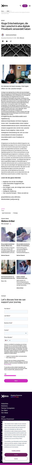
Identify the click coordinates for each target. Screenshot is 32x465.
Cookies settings (16, 450)
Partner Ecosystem (8, 408)
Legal (3, 417)
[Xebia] (4, 6)
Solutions (4, 406)
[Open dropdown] (29, 5)
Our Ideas (4, 413)
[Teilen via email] (6, 41)
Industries (4, 404)
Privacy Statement (7, 419)
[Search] (20, 6)
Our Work (4, 410)
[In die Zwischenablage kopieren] (10, 41)
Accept (16, 454)
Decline (16, 458)
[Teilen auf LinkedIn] (2, 41)
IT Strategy (15, 213)
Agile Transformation (6, 213)
